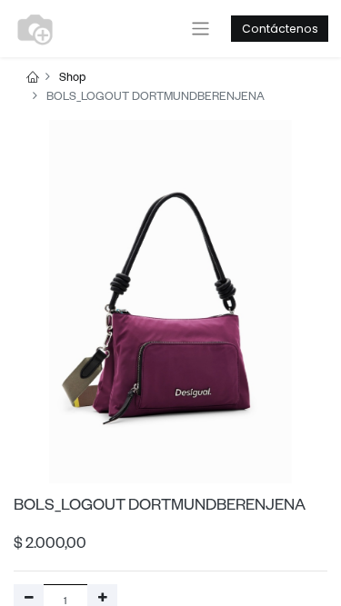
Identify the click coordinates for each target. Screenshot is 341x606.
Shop (72, 79)
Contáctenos (280, 28)
